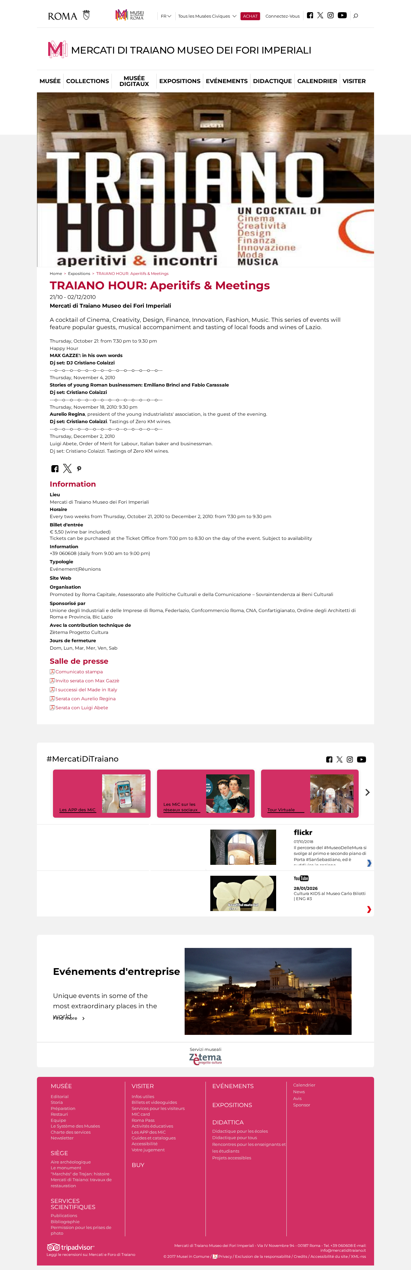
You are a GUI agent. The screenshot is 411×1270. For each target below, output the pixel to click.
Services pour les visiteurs (158, 1108)
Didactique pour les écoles (240, 1131)
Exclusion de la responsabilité (263, 1256)
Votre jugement (148, 1149)
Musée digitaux (134, 81)
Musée (50, 81)
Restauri (59, 1114)
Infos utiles (143, 1096)
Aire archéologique (71, 1161)
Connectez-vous (283, 16)
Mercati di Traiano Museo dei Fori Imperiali (191, 50)
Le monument (66, 1167)
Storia (57, 1102)
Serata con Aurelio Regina (86, 699)
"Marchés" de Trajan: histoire (80, 1173)
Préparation (63, 1108)
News (299, 1091)
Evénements (227, 81)
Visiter (354, 81)
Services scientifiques (73, 1204)
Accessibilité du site (329, 1256)
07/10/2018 (330, 854)
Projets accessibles (231, 1157)
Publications (64, 1215)
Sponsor (301, 1104)
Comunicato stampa (79, 672)
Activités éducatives (152, 1126)
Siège (59, 1153)
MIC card (141, 1114)
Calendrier (317, 81)
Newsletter (62, 1137)
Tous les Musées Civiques (204, 16)
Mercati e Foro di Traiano (112, 1254)
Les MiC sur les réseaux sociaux (180, 807)
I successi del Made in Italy (86, 690)
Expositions (179, 81)
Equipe (58, 1120)
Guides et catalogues (154, 1137)
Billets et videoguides (154, 1102)
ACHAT (250, 16)
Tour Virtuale (281, 809)
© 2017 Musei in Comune (186, 1256)
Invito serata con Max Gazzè (87, 681)
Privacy (225, 1256)
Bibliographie (65, 1221)
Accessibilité (145, 1143)
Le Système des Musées (75, 1126)
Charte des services (71, 1132)
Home (56, 273)
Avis (297, 1098)
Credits (300, 1256)
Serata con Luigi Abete (82, 708)
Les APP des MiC (77, 809)
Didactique (272, 81)
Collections (87, 81)
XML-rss (358, 1256)
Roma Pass (143, 1120)
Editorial (60, 1096)
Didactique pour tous (234, 1137)
